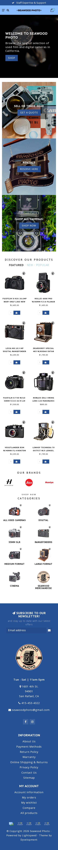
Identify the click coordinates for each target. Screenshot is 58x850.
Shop (11, 57)
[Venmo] (46, 824)
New (30, 265)
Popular (42, 265)
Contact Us (29, 772)
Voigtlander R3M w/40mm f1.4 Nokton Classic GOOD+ (14, 450)
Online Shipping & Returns (29, 762)
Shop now (29, 225)
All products (29, 813)
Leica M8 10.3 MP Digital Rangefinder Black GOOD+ (14, 351)
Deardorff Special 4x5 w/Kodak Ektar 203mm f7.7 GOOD (43, 351)
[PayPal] (29, 824)
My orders (29, 797)
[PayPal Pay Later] (38, 824)
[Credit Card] (11, 824)
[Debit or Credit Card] (20, 824)
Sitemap (29, 777)
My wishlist (29, 802)
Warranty (29, 757)
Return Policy (29, 752)
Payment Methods (29, 746)
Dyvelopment (29, 839)
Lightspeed (29, 835)
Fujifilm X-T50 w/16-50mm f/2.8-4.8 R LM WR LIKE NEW (14, 401)
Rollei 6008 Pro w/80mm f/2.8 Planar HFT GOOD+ (43, 302)
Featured (16, 265)
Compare (29, 808)
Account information (29, 792)
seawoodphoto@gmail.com (31, 710)
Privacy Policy (29, 767)
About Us (29, 741)
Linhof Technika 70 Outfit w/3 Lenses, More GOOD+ (43, 450)
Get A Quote (29, 112)
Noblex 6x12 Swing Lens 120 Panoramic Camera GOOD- (43, 401)
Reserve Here (29, 169)
